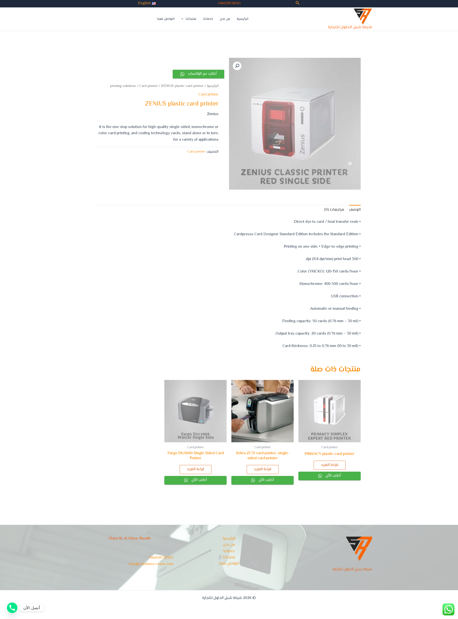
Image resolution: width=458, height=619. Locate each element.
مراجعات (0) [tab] (334, 210)
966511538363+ (229, 3)
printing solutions (123, 86)
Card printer (148, 86)
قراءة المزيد (329, 465)
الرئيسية (242, 19)
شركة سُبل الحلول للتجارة (350, 27)
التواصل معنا (166, 19)
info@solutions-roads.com (151, 564)
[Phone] (12, 608)
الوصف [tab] (355, 210)
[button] (297, 3)
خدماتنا (208, 19)
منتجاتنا (191, 19)
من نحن (225, 19)
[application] (183, 19)
